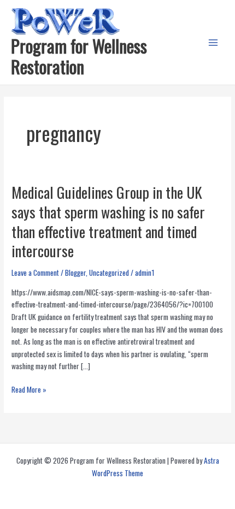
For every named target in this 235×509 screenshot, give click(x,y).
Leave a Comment (35, 272)
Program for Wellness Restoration (79, 56)
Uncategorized (109, 272)
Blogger (75, 272)
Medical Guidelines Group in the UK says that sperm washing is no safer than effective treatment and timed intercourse (108, 221)
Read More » (28, 389)
